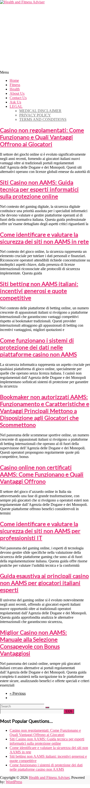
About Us (17, 93)
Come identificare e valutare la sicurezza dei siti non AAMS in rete (44, 238)
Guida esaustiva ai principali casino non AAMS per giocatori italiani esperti (44, 582)
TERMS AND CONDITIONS (42, 119)
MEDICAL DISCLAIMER (40, 111)
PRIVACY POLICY (35, 115)
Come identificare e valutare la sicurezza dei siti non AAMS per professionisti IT (40, 530)
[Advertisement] (45, 36)
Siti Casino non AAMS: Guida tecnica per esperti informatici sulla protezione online (39, 189)
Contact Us (18, 98)
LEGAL (16, 106)
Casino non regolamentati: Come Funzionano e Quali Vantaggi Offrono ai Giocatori (42, 137)
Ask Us (15, 102)
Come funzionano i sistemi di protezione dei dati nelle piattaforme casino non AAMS (38, 347)
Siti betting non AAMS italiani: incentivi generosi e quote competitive (39, 290)
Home (14, 80)
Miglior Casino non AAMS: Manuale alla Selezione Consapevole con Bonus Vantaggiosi (33, 643)
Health (15, 89)
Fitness (15, 85)
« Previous (18, 693)
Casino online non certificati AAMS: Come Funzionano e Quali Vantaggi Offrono (42, 474)
